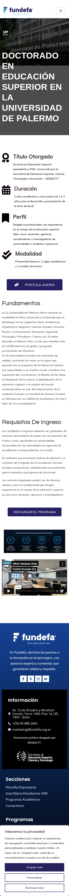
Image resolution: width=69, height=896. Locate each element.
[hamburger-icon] (60, 10)
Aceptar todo (34, 867)
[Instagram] (38, 679)
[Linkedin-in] (46, 679)
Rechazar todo (34, 888)
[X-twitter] (31, 679)
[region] (34, 860)
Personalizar (34, 877)
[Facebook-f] (23, 679)
